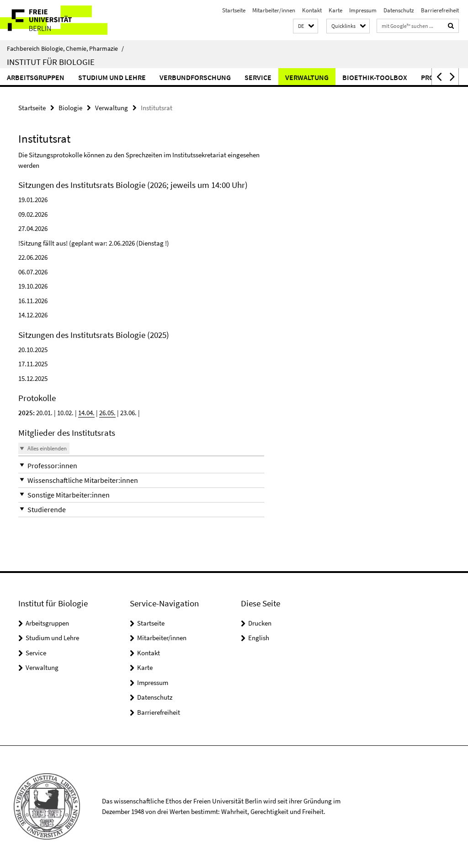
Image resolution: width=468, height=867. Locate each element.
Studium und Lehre (112, 77)
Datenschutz (398, 10)
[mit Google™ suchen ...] (451, 26)
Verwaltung (307, 77)
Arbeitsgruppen (35, 77)
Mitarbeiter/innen (273, 10)
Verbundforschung (195, 77)
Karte (335, 10)
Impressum (363, 10)
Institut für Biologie (51, 61)
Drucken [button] (259, 623)
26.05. (107, 412)
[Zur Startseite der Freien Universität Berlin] (60, 20)
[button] (305, 26)
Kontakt (312, 10)
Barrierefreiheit (440, 10)
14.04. (86, 412)
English (258, 637)
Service (258, 77)
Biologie (70, 107)
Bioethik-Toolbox (374, 77)
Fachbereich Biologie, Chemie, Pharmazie (65, 48)
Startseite (233, 10)
